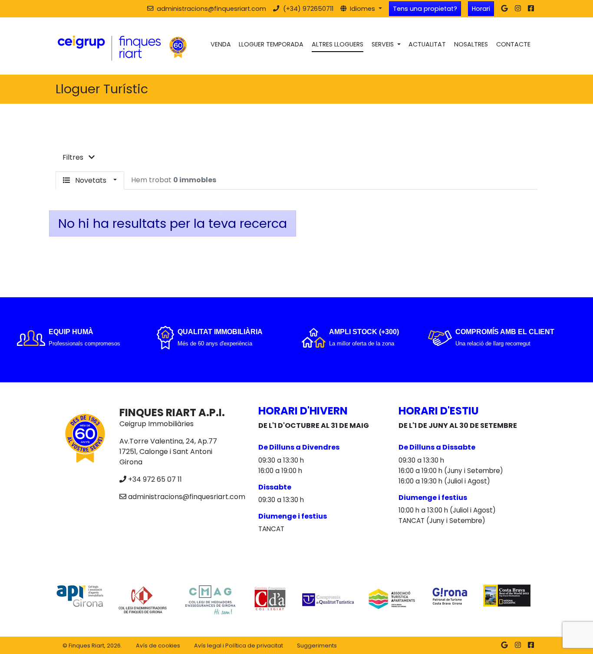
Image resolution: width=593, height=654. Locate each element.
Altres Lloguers (337, 44)
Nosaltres (471, 44)
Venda (221, 44)
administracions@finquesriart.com (186, 497)
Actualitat (427, 44)
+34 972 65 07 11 (155, 479)
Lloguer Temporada (271, 44)
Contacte (513, 44)
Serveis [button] (383, 44)
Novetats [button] (91, 180)
